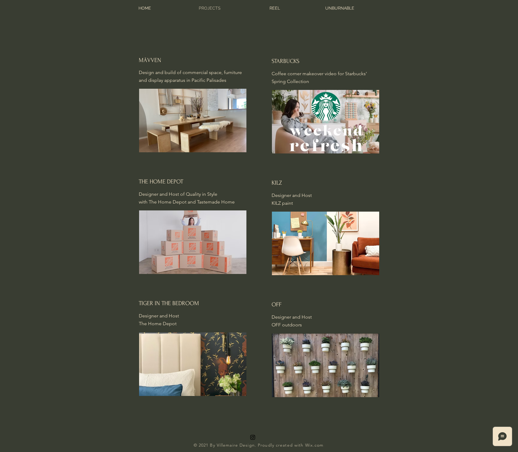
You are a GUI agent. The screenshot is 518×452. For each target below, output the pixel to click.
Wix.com (314, 445)
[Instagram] (252, 437)
